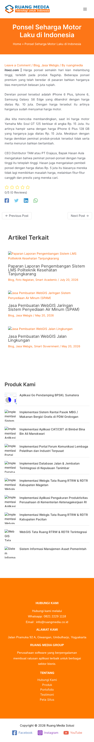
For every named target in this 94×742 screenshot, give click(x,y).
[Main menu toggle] (85, 9)
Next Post (80, 215)
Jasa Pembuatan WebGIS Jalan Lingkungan (37, 338)
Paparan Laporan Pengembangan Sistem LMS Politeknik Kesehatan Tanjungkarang (46, 270)
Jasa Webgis (50, 65)
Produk (47, 685)
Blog (36, 65)
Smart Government (46, 346)
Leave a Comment (18, 65)
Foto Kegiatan (25, 279)
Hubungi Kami (47, 680)
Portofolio (47, 689)
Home (17, 44)
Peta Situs (47, 699)
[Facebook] (7, 200)
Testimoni (47, 694)
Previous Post (16, 215)
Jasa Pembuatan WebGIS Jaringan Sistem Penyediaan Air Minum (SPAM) (44, 307)
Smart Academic (46, 279)
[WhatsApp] (35, 200)
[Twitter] (16, 200)
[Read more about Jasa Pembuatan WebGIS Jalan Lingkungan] (40, 328)
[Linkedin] (26, 200)
